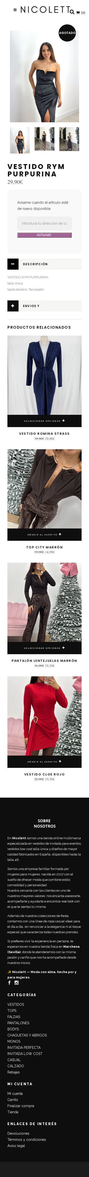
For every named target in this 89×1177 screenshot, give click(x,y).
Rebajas (13, 1072)
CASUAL (14, 1060)
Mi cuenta (15, 1094)
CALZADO (15, 1066)
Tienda (12, 1112)
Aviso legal (16, 1146)
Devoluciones (18, 1133)
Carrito (12, 1100)
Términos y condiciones (26, 1140)
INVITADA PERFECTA (24, 1048)
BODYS (13, 1029)
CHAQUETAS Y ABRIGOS (27, 1035)
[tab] (44, 264)
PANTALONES (18, 1023)
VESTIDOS (15, 1005)
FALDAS (13, 1017)
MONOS (13, 1041)
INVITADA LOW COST (25, 1054)
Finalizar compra (20, 1106)
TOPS (11, 1011)
